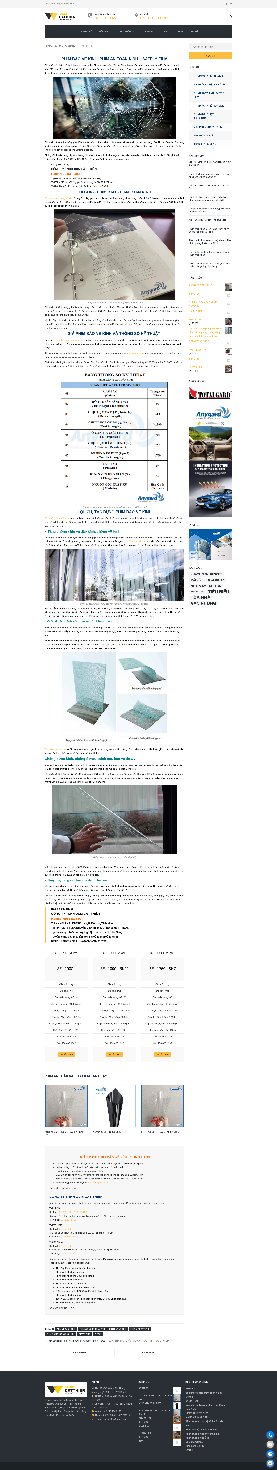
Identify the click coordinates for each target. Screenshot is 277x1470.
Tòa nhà (200, 598)
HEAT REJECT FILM (196, 1413)
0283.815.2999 (68, 1236)
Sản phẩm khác (194, 1441)
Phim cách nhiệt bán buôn (69, 1295)
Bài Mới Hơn (148, 1353)
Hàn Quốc (191, 1409)
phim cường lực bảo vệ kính (60, 1334)
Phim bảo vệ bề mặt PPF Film (201, 1429)
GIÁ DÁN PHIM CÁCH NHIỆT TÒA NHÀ (207, 220)
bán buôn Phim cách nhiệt (83, 1298)
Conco (189, 1396)
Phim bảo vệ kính (137, 541)
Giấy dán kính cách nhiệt (68, 1291)
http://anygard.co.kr (98, 1182)
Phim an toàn (197, 592)
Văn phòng (203, 603)
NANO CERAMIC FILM (197, 1417)
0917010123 (65, 1246)
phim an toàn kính (66, 1329)
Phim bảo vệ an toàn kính (58, 518)
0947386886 (65, 1229)
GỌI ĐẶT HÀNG (66, 1054)
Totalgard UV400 (194, 1445)
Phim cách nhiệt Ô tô (197, 1437)
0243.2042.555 (68, 1219)
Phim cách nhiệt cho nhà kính (202, 1433)
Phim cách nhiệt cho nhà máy (71, 1283)
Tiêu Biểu (218, 592)
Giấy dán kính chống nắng (95, 1291)
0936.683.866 (105, 18)
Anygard (190, 1388)
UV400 (189, 1450)
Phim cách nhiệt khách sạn (69, 1279)
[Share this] (78, 46)
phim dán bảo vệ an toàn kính (70, 340)
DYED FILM (191, 1401)
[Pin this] (92, 46)
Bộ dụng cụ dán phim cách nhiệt (203, 1392)
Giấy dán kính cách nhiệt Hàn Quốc (205, 1405)
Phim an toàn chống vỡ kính (59, 198)
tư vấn (98, 1334)
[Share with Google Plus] (87, 46)
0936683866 (71, 174)
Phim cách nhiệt (112, 1259)
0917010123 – (66, 1212)
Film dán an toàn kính (56, 749)
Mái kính (197, 580)
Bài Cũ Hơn (80, 1353)
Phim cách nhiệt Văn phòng (70, 1272)
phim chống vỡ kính (140, 1329)
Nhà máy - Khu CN (206, 586)
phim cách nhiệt (137, 353)
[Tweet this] (83, 46)
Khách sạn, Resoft (206, 574)
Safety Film (84, 1334)
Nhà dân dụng (216, 580)
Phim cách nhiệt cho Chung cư (71, 1275)
